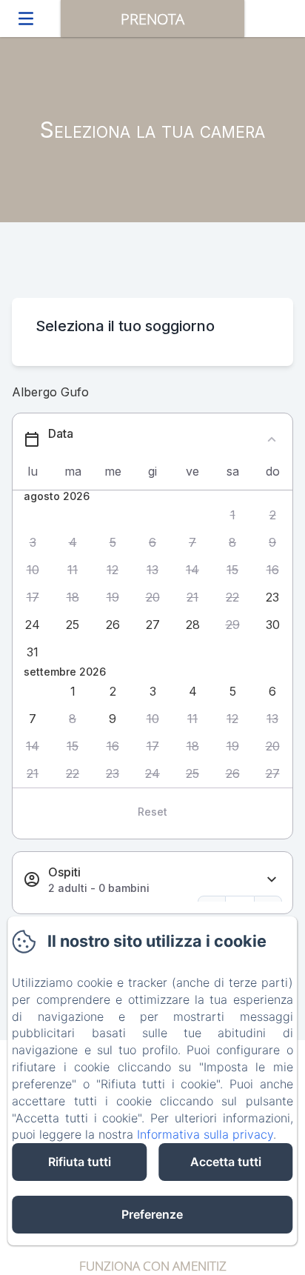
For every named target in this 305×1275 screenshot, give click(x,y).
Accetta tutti (225, 1161)
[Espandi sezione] (272, 879)
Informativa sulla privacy (205, 1134)
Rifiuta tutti (79, 1161)
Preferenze (152, 1214)
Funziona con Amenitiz (153, 1265)
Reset (152, 811)
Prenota (152, 19)
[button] (232, 515)
